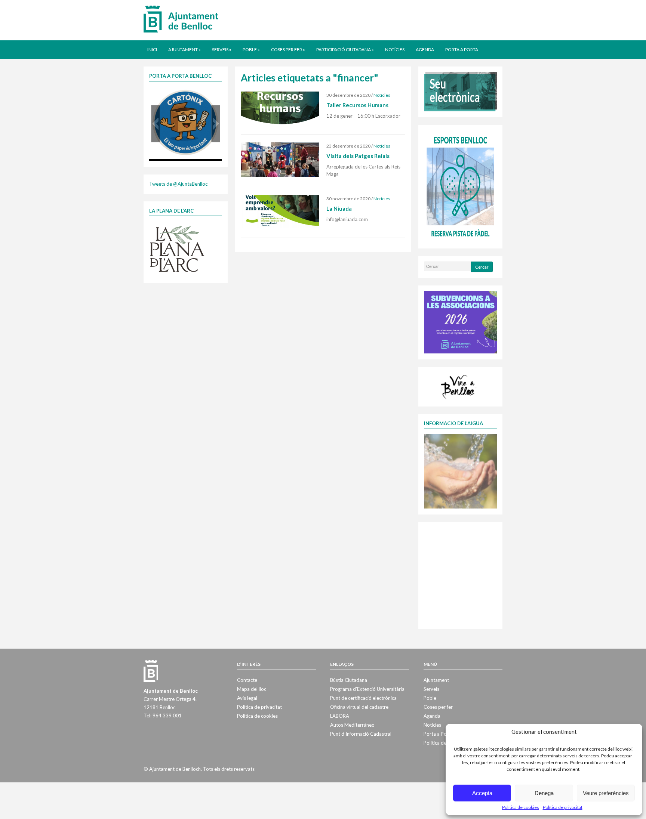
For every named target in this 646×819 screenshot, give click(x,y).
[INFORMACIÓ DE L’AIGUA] (460, 470)
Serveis (221, 49)
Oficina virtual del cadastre (359, 707)
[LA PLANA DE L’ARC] (177, 248)
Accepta (482, 793)
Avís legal (247, 698)
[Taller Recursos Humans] (280, 108)
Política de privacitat (562, 807)
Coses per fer (288, 49)
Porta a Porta (461, 49)
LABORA (339, 716)
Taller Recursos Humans (357, 105)
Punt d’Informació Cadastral (360, 734)
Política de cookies (520, 807)
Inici (152, 49)
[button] (155, 123)
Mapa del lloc (251, 689)
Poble (251, 49)
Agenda (425, 49)
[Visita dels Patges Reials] (280, 159)
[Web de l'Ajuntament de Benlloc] (181, 18)
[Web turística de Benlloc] (459, 386)
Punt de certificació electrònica (363, 698)
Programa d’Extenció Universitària (367, 689)
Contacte (247, 680)
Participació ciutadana (345, 49)
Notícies (394, 49)
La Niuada (339, 208)
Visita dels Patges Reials (358, 155)
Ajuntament (184, 49)
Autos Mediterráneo (352, 725)
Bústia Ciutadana (348, 680)
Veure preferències (606, 793)
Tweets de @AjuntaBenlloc (178, 184)
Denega (544, 793)
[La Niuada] (280, 211)
